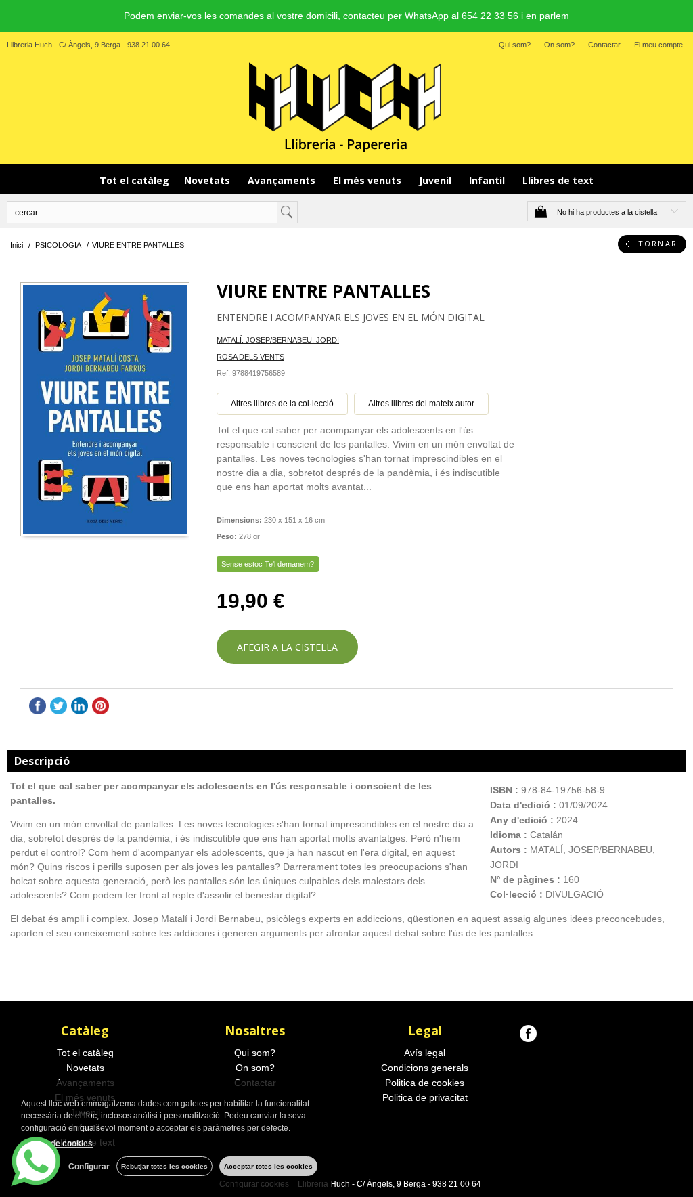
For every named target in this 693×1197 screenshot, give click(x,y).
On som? (559, 45)
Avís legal (424, 1052)
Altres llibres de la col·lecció (282, 403)
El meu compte (658, 45)
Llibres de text (558, 180)
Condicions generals (424, 1067)
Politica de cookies (424, 1082)
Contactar (604, 45)
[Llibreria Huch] (346, 106)
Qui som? (515, 45)
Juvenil (436, 180)
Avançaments (283, 180)
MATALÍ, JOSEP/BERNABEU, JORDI (278, 340)
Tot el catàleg (134, 180)
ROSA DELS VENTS (250, 357)
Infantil (488, 180)
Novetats (208, 180)
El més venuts (368, 180)
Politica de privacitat (425, 1097)
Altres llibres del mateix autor (421, 403)
